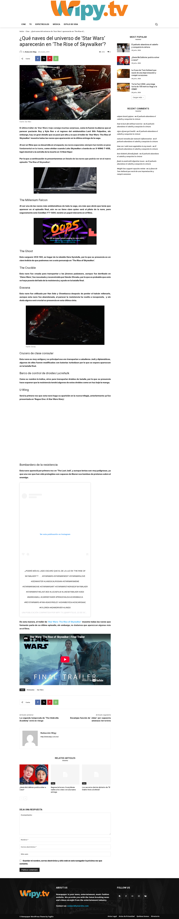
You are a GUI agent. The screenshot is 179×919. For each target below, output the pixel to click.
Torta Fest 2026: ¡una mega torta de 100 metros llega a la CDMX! (144, 86)
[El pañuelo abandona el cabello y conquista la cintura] (123, 47)
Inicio (22, 31)
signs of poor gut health (126, 131)
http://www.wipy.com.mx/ (49, 737)
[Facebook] (37, 58)
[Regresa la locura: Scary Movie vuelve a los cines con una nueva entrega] (65, 774)
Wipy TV (59, 612)
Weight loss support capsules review (131, 168)
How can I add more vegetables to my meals (134, 146)
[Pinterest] (49, 58)
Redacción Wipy (30, 52)
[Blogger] (119, 896)
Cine (27, 31)
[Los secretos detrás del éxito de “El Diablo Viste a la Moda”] (96, 774)
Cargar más (137, 97)
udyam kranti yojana (125, 116)
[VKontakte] (145, 896)
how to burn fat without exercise (129, 124)
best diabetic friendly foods (127, 153)
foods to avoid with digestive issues (131, 161)
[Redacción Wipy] (21, 52)
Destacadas (30, 690)
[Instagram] (139, 896)
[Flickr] (132, 896)
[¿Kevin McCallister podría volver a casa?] (34, 774)
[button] (156, 24)
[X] (43, 58)
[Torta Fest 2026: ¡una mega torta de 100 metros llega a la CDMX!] (123, 87)
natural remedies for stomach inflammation (134, 139)
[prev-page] (21, 798)
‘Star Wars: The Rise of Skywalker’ (65, 622)
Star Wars (40, 690)
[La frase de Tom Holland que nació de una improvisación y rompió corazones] (123, 73)
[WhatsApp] (55, 58)
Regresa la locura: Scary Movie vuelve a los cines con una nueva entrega (63, 789)
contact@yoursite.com (78, 906)
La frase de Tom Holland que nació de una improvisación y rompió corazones (143, 72)
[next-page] (25, 798)
